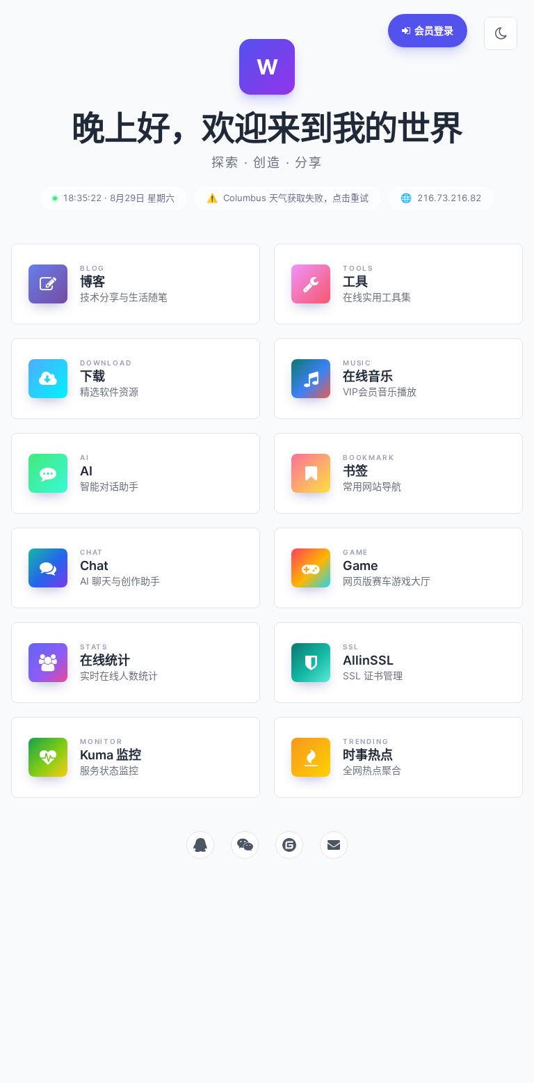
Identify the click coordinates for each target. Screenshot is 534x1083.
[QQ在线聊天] (200, 845)
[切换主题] (500, 33)
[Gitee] (289, 845)
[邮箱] (334, 845)
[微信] (245, 845)
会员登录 (433, 30)
